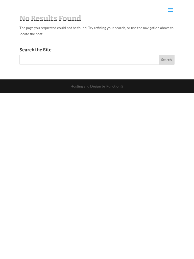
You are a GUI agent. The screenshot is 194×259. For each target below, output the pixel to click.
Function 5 (114, 86)
